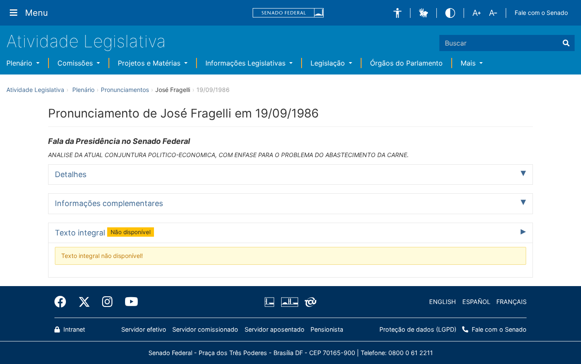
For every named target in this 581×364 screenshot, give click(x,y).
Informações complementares (109, 203)
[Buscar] (566, 43)
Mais (469, 63)
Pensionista (326, 329)
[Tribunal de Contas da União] (309, 302)
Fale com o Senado (541, 12)
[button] (397, 13)
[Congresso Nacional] (289, 302)
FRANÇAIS (511, 301)
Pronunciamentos (125, 89)
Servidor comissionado (205, 329)
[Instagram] (107, 302)
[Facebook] (63, 302)
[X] (84, 302)
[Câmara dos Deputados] (271, 302)
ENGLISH (442, 301)
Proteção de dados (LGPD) (417, 329)
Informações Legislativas (246, 63)
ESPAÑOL (476, 301)
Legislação (328, 63)
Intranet (73, 329)
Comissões (76, 63)
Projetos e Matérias (150, 63)
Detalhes (70, 174)
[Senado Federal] (288, 13)
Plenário (20, 63)
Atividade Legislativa (86, 41)
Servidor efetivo (143, 329)
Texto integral (103, 232)
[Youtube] (128, 302)
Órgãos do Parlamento (406, 63)
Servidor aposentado (275, 329)
